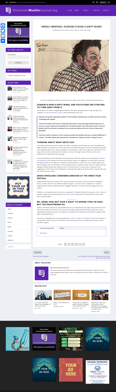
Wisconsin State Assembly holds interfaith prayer (31, 2)
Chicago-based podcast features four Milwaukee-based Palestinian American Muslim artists (20, 150)
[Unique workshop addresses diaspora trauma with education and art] (10, 117)
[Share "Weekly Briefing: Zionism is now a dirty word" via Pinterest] (72, 244)
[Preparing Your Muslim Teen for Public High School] (10, 138)
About (85, 10)
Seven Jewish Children (68, 194)
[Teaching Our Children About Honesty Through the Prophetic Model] (81, 295)
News (77, 10)
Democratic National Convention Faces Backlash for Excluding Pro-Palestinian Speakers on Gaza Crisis (99, 306)
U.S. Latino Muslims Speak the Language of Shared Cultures (43, 304)
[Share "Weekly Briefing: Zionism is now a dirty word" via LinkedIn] (76, 244)
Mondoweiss (43, 233)
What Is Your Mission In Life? (62, 303)
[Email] (2, 35)
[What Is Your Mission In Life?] (62, 295)
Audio (9, 227)
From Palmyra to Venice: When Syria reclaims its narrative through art (21, 98)
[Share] (2, 40)
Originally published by (47, 228)
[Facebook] (2, 25)
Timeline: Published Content (17, 75)
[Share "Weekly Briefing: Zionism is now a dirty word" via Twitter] (69, 244)
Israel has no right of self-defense (80, 218)
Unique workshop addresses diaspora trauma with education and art (20, 118)
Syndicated (87, 30)
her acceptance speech (79, 183)
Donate (106, 10)
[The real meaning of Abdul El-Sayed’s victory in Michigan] (10, 108)
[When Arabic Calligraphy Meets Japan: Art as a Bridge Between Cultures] (10, 129)
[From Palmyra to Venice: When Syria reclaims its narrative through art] (10, 98)
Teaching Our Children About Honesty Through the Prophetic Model (80, 304)
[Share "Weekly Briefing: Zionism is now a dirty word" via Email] (80, 244)
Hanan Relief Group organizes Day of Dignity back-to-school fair (21, 88)
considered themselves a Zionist (53, 112)
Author (62, 228)
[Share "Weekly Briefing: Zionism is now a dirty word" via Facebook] (65, 244)
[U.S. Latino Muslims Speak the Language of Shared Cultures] (43, 295)
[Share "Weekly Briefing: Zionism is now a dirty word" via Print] (83, 244)
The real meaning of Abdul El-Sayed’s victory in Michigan (20, 108)
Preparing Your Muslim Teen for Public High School (20, 139)
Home (70, 10)
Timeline (10, 213)
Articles (10, 218)
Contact (96, 10)
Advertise (11, 240)
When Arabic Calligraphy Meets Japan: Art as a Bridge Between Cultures (21, 129)
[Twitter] (2, 30)
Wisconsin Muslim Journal (66, 30)
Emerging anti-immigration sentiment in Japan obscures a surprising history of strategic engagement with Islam (20, 164)
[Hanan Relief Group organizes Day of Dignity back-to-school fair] (10, 88)
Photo (9, 222)
